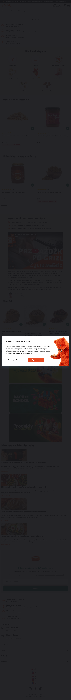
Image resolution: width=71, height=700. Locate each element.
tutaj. (14, 353)
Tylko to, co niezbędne (15, 360)
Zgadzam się (36, 360)
